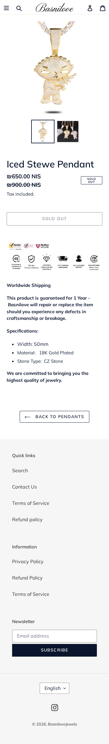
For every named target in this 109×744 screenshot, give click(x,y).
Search (20, 470)
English (53, 688)
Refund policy (27, 519)
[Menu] (6, 8)
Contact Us (24, 487)
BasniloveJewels (62, 724)
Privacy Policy (28, 561)
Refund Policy (27, 578)
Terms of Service (30, 503)
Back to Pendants (59, 416)
